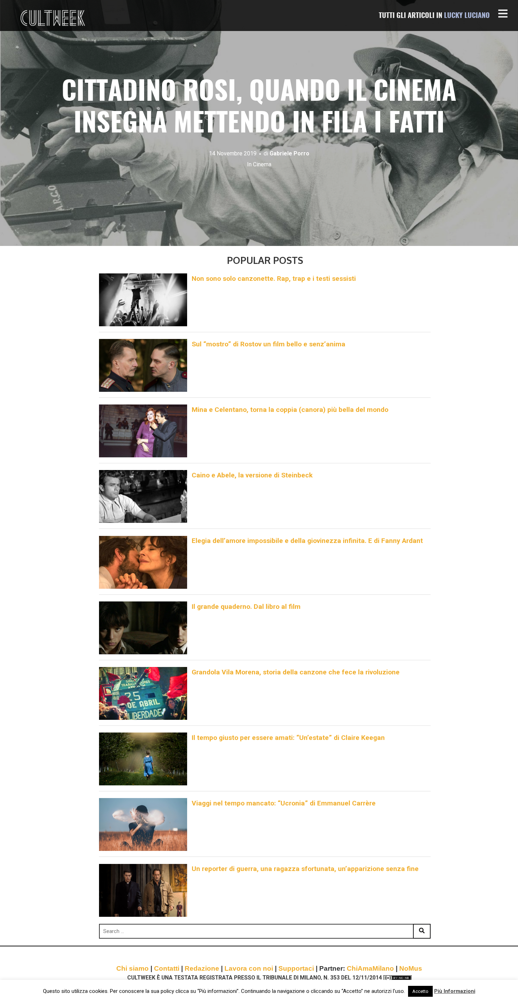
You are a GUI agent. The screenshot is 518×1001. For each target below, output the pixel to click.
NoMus (410, 968)
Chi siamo (132, 968)
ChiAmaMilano (370, 968)
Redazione (202, 968)
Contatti (166, 968)
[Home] (54, 17)
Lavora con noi (248, 968)
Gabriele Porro (289, 153)
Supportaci (296, 968)
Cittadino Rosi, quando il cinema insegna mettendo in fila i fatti (259, 109)
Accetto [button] (420, 991)
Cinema (262, 164)
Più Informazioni (454, 991)
